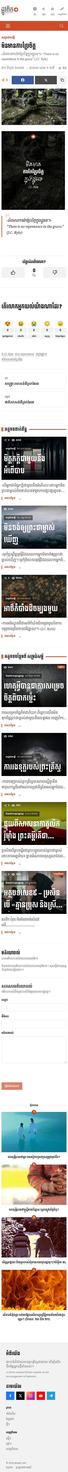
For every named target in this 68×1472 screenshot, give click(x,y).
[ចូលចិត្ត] (13, 272)
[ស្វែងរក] (61, 26)
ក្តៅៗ (8, 1443)
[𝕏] (20, 1396)
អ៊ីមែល (5, 1016)
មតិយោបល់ (8, 1032)
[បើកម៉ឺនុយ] (8, 26)
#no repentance (24, 354)
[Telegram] (51, 1396)
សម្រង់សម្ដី (8, 38)
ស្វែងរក (10, 1418)
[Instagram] (30, 1396)
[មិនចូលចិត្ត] (54, 272)
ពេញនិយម (12, 1448)
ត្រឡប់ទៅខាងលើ (23, 1467)
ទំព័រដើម (10, 1413)
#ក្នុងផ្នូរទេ (41, 354)
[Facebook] (10, 1396)
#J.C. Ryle (7, 354)
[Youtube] (41, 1396)
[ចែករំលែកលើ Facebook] (23, 80)
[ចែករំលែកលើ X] (46, 80)
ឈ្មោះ (5, 999)
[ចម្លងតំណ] (62, 80)
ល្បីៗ (8, 1438)
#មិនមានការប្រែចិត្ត (12, 359)
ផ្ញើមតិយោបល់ (12, 1086)
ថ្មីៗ (8, 1424)
